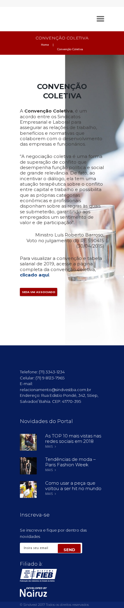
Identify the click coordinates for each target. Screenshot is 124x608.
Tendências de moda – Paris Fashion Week (70, 462)
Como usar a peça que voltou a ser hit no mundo (73, 485)
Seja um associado (38, 292)
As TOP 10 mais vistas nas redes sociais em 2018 (73, 438)
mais (49, 446)
